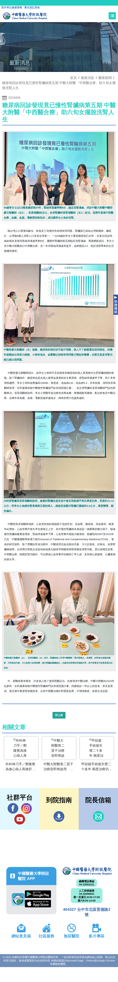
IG (26, 808)
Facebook (13, 808)
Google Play (38, 895)
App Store (38, 904)
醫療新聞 (105, 78)
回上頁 (59, 715)
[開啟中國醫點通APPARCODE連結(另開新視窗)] (18, 899)
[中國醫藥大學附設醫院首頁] (24, 16)
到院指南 (59, 816)
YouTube (19, 819)
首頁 (73, 78)
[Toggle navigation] (112, 15)
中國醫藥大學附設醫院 (87, 871)
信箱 (98, 816)
